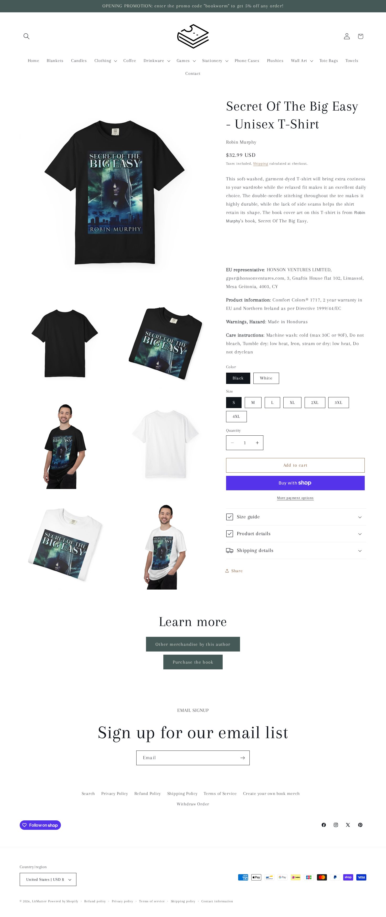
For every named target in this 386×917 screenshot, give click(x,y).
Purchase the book (193, 662)
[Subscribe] (242, 758)
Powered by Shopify (63, 901)
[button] (27, 36)
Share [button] (237, 570)
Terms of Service (220, 793)
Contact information (217, 901)
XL (292, 402)
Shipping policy (183, 901)
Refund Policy (147, 793)
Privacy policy (122, 901)
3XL (338, 402)
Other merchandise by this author (192, 644)
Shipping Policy (182, 793)
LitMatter (39, 901)
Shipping (260, 163)
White (266, 378)
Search (88, 793)
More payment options (295, 498)
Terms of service (152, 901)
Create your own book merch (271, 793)
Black (238, 378)
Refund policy (95, 901)
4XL (236, 416)
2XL (315, 402)
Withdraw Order (193, 803)
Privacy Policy (114, 793)
